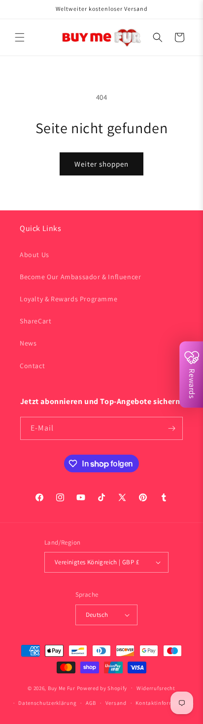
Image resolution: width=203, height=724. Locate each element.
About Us (34, 254)
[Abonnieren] (171, 428)
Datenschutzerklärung (47, 702)
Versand (116, 702)
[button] (20, 37)
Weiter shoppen (101, 164)
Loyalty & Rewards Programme (68, 298)
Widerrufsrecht (155, 688)
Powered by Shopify (102, 687)
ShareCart (35, 321)
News (28, 343)
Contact (32, 365)
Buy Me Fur (61, 687)
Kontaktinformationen (164, 702)
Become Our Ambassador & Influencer (80, 276)
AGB (91, 702)
